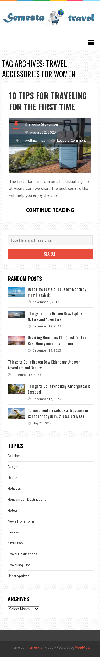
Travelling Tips (33, 140)
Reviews (14, 532)
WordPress (83, 647)
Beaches (14, 456)
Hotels (13, 510)
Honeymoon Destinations (27, 499)
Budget (13, 466)
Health (13, 477)
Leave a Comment (71, 140)
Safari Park (15, 543)
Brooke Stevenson (43, 124)
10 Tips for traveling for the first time (48, 101)
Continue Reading (58, 211)
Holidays (14, 488)
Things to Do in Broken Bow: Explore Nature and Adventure (55, 316)
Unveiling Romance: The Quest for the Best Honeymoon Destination (57, 340)
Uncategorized (18, 576)
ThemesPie (33, 647)
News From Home (21, 521)
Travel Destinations (22, 554)
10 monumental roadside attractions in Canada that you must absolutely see (58, 413)
